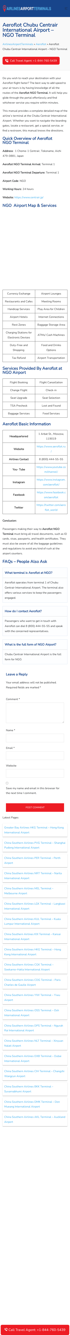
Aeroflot (41, 44)
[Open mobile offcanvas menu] (66, 8)
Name (10, 730)
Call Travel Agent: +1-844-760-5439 (33, 61)
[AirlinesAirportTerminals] (27, 8)
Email (10, 748)
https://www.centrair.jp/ (28, 197)
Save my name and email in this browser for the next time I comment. (32, 790)
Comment (13, 699)
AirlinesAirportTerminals (18, 44)
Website (11, 766)
